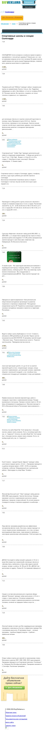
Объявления (29, 2)
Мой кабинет (29, 7)
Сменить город (10, 725)
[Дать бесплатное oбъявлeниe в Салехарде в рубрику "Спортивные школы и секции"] (12, 18)
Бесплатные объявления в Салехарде (11, 2)
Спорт (14, 24)
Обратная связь (10, 712)
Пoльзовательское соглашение (16, 719)
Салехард (9, 12)
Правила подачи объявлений (15, 716)
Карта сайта (9, 722)
